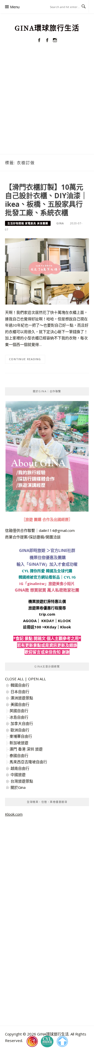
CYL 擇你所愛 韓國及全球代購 (47, 570)
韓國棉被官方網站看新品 (39, 577)
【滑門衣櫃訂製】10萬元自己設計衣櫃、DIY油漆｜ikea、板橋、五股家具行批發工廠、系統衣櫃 (46, 199)
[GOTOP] (62, 1041)
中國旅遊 (18, 774)
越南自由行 (20, 768)
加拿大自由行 (22, 723)
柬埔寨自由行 (21, 736)
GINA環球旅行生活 (47, 28)
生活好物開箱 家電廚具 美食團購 (28, 223)
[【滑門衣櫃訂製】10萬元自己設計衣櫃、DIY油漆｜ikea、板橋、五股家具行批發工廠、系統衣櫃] (47, 270)
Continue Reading (25, 359)
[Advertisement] (47, 105)
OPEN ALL (37, 678)
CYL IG (70, 577)
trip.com (47, 614)
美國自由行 (20, 704)
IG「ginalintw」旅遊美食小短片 (47, 583)
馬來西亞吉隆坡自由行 (28, 761)
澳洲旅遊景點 (22, 697)
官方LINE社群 (62, 550)
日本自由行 (20, 691)
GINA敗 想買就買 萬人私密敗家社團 (47, 590)
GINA (60, 223)
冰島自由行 (19, 717)
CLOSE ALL (14, 678)
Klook (65, 626)
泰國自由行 (19, 755)
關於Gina (18, 787)
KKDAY (47, 620)
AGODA (30, 620)
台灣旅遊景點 (22, 781)
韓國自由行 (20, 685)
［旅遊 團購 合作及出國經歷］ (47, 519)
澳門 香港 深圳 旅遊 (26, 748)
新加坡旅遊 (19, 742)
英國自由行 (19, 710)
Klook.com (14, 814)
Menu (15, 6)
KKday (50, 626)
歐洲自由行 (20, 729)
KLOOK (64, 620)
